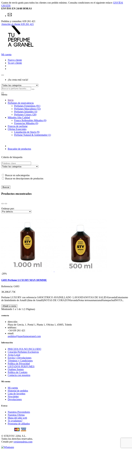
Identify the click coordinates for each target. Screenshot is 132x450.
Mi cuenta (13, 387)
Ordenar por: (7, 208)
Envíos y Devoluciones (19, 357)
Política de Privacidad (19, 363)
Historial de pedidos (18, 390)
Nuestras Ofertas (16, 415)
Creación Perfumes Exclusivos (23, 352)
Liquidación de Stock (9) (26, 132)
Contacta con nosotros (19, 375)
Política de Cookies (17, 372)
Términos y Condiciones (20, 360)
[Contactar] (10, 15)
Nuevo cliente (15, 60)
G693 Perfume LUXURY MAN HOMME (24, 280)
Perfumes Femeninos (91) (27, 105)
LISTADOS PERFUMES (21, 366)
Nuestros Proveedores (19, 412)
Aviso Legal (14, 354)
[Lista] (6, 203)
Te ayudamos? (15, 420)
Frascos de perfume (18, 126)
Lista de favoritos (16, 393)
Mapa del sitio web (17, 417)
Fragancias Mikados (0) (26, 123)
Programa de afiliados (19, 423)
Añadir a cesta (9, 306)
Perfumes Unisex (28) (25, 114)
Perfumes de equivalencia (21, 103)
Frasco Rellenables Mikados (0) (30, 120)
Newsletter (13, 396)
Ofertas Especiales (17, 129)
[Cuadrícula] (2, 203)
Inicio (11, 100)
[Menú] (2, 92)
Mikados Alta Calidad (19, 117)
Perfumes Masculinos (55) (27, 108)
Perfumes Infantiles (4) (25, 111)
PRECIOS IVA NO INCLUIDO (24, 349)
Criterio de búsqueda (11, 157)
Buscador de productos (19, 148)
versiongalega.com (22, 441)
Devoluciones (15, 399)
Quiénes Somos (16, 369)
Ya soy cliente (15, 63)
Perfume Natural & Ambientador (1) (32, 135)
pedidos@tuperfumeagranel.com (24, 336)
